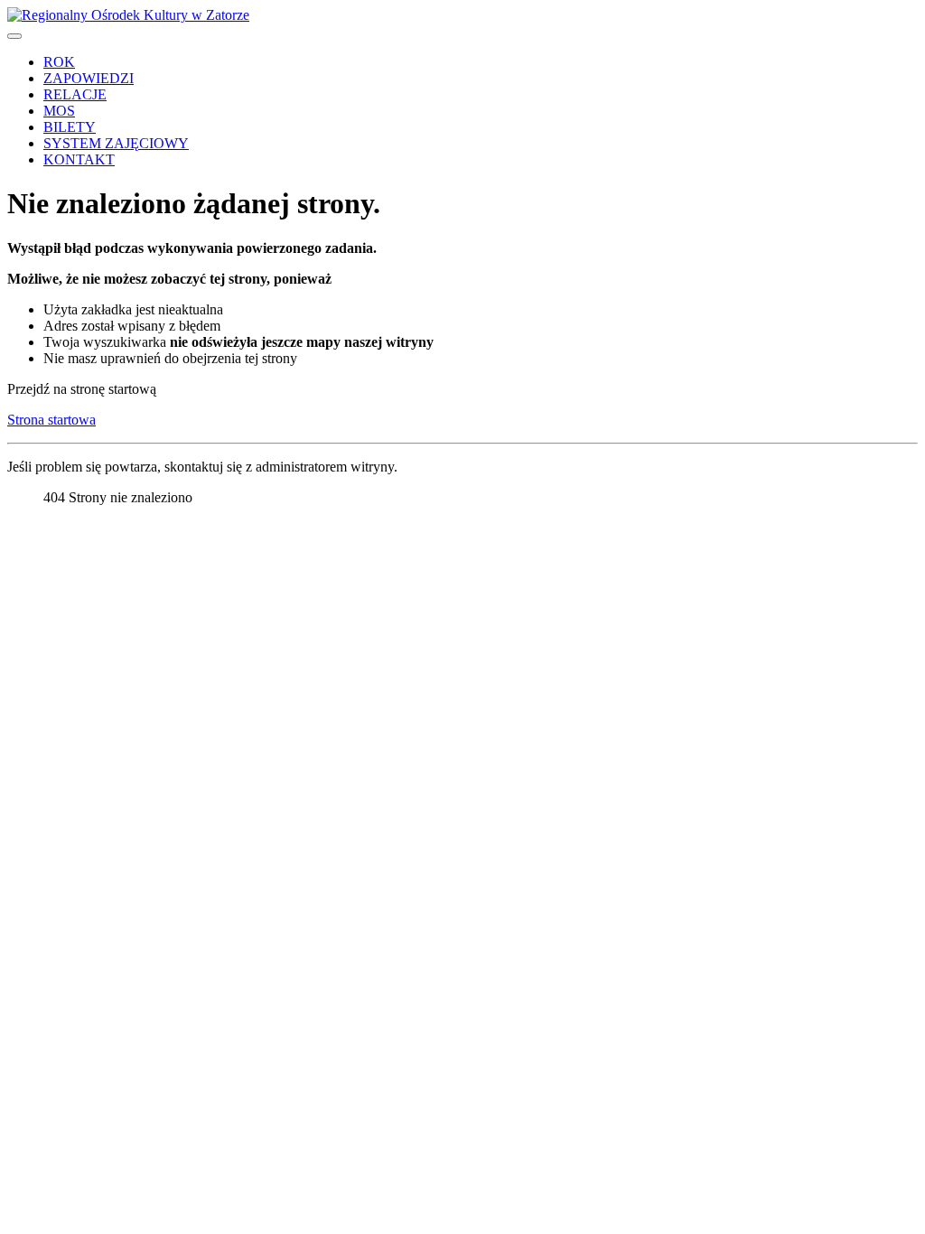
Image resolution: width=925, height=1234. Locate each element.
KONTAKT (79, 159)
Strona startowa (51, 419)
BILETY (69, 127)
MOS (59, 110)
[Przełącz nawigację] (14, 36)
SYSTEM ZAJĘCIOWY (116, 143)
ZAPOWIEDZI (88, 78)
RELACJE (75, 94)
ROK (59, 62)
